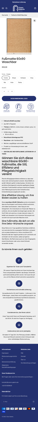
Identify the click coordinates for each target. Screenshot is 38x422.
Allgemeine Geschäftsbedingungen (9, 366)
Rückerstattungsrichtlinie (9, 357)
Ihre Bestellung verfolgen (28, 363)
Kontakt (23, 356)
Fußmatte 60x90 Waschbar (19, 15)
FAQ (22, 353)
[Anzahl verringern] (4, 91)
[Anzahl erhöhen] (12, 91)
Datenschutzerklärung (8, 362)
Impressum (5, 353)
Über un (23, 359)
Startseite (5, 15)
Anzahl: (4, 87)
